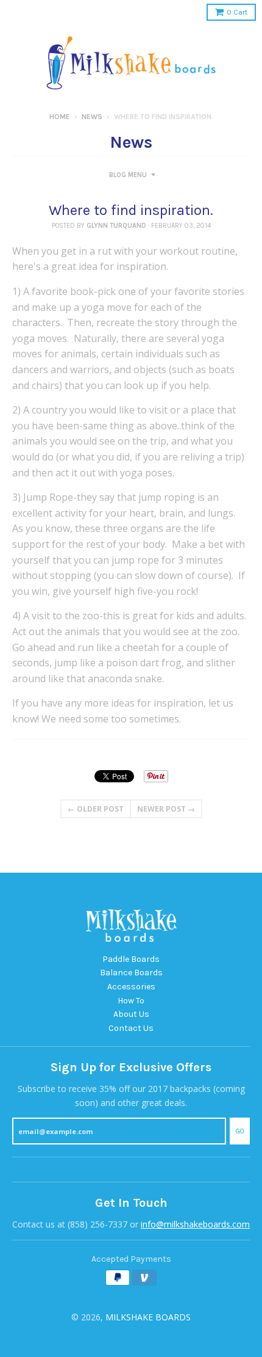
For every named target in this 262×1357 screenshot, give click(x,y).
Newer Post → (166, 809)
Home (59, 116)
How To (131, 1000)
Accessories (131, 986)
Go (240, 1131)
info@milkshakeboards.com (195, 1224)
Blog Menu (128, 175)
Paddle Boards (131, 959)
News (92, 116)
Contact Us (131, 1028)
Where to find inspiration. (131, 210)
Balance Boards (131, 972)
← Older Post (96, 809)
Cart (237, 12)
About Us (131, 1014)
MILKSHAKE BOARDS (148, 1317)
